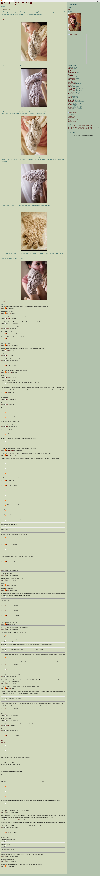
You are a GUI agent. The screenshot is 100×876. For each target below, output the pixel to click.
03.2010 (78, 129)
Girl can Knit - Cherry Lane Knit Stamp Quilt (13, 819)
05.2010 (84, 129)
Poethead (7, 590)
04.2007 (94, 126)
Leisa (7, 636)
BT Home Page (70, 5)
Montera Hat (70, 115)
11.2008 (91, 127)
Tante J (7, 350)
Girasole (69, 118)
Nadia (7, 404)
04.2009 (75, 128)
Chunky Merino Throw (71, 116)
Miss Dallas (8, 328)
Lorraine (7, 426)
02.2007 (87, 126)
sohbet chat (3, 742)
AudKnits (7, 463)
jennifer (7, 669)
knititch (7, 392)
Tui (6, 866)
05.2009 (78, 128)
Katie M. (7, 549)
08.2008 (81, 127)
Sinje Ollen (8, 832)
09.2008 (84, 127)
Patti (7, 399)
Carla (7, 308)
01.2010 (72, 129)
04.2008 (69, 127)
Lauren (7, 455)
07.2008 (78, 127)
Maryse (7, 480)
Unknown (7, 338)
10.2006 (75, 126)
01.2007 (84, 126)
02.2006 (81, 125)
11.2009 (97, 128)
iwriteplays (8, 345)
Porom (69, 122)
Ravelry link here (5, 19)
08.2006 (69, 126)
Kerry (7, 365)
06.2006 (94, 125)
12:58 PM (4, 301)
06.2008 (75, 127)
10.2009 (94, 128)
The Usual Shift (70, 120)
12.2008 (94, 127)
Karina (7, 377)
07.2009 (84, 128)
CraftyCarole (8, 688)
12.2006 (81, 126)
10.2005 (69, 125)
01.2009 (97, 127)
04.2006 (87, 125)
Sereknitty (8, 585)
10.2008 (87, 127)
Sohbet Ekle (3, 738)
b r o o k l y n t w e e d (16, 3)
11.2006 (78, 126)
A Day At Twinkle (71, 117)
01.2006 (78, 125)
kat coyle (7, 544)
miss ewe (7, 441)
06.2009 (81, 128)
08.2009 (87, 128)
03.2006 (84, 125)
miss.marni (8, 318)
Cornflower (8, 333)
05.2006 (91, 125)
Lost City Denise (9, 735)
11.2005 (72, 125)
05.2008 (72, 127)
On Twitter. (70, 9)
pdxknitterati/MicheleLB (10, 450)
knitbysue (7, 485)
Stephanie (7, 651)
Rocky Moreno (8, 615)
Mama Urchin (8, 313)
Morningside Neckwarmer (72, 121)
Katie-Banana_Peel (9, 841)
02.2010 (75, 129)
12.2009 (69, 129)
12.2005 (75, 125)
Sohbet (2, 740)
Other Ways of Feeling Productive (73, 119)
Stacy (7, 597)
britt (7, 646)
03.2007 (91, 126)
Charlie (7, 384)
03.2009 (72, 128)
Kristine (7, 641)
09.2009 (91, 128)
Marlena (7, 725)
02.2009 (69, 128)
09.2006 (72, 126)
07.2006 (97, 125)
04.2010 (81, 129)
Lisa (7, 624)
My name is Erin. (9, 372)
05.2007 (97, 126)
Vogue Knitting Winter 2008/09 (37, 17)
